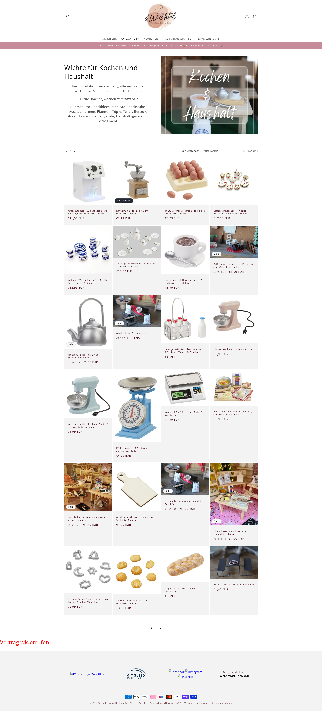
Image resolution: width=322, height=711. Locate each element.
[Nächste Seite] (180, 628)
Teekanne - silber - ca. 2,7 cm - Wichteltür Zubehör (84, 356)
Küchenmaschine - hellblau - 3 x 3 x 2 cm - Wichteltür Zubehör (88, 425)
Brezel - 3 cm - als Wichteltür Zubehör (233, 584)
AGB (178, 703)
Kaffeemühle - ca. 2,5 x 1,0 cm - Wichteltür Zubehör (132, 212)
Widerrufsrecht (138, 703)
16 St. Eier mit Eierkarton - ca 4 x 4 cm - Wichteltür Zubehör (185, 212)
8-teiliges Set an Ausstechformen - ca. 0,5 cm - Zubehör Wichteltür (88, 600)
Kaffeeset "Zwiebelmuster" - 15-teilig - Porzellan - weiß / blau (88, 281)
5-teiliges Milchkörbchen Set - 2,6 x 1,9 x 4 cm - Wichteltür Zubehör (184, 351)
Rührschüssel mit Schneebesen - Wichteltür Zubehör (231, 533)
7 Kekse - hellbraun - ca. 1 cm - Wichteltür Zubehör (132, 602)
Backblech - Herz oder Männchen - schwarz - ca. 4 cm (86, 519)
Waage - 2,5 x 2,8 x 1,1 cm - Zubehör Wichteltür (184, 413)
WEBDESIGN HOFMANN (234, 676)
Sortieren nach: (191, 150)
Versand (188, 703)
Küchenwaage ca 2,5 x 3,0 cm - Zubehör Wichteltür (132, 449)
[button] (68, 16)
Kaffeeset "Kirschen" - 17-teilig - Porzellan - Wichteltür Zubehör (230, 212)
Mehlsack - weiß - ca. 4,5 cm (131, 333)
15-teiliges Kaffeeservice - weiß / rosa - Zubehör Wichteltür (136, 265)
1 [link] (142, 628)
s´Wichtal (101, 703)
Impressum (202, 703)
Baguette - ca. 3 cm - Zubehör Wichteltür (181, 590)
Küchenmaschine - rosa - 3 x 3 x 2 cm (233, 349)
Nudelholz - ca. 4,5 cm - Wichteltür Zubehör (183, 503)
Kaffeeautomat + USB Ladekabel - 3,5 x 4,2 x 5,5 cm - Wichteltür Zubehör (88, 212)
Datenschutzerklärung (161, 703)
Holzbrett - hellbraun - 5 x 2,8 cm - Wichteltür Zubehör (134, 519)
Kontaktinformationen (223, 703)
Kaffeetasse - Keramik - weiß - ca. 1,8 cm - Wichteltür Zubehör (233, 266)
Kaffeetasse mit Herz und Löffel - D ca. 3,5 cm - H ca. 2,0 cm (184, 281)
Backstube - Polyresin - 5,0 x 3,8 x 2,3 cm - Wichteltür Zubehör (233, 413)
